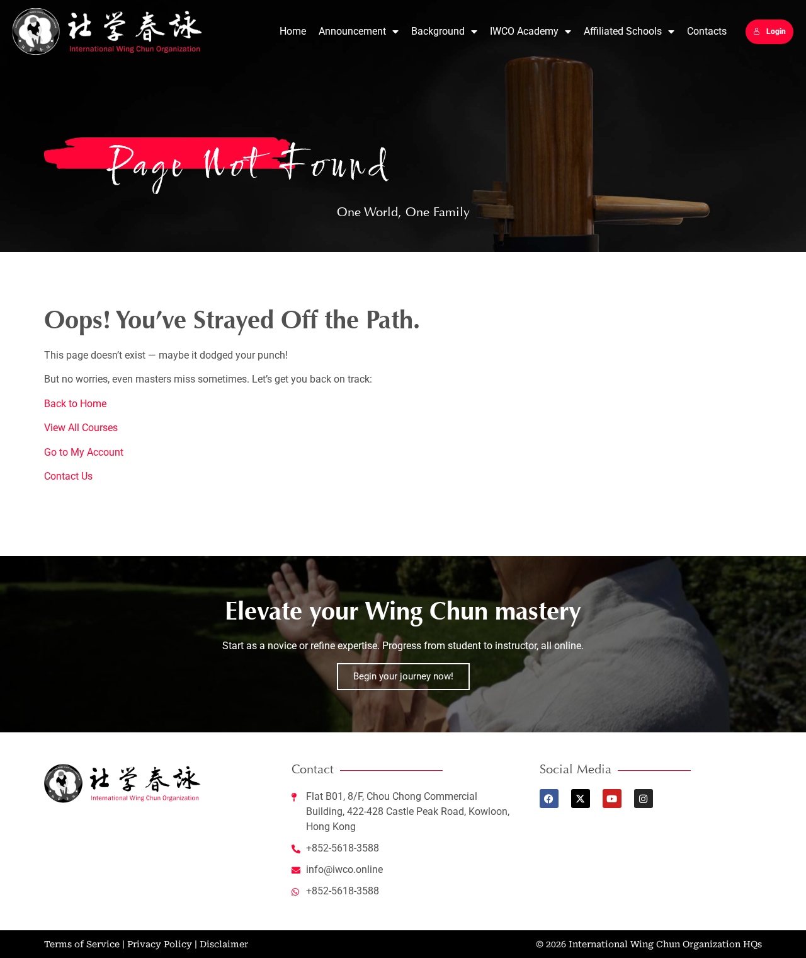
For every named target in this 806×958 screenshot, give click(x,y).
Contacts (707, 31)
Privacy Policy (159, 944)
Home (293, 31)
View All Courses (81, 428)
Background (438, 31)
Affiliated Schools (623, 31)
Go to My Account (83, 452)
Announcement (352, 31)
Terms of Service (82, 944)
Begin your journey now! (403, 676)
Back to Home (75, 404)
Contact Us (68, 476)
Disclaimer (224, 944)
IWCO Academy (524, 31)
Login (776, 31)
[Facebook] (549, 798)
